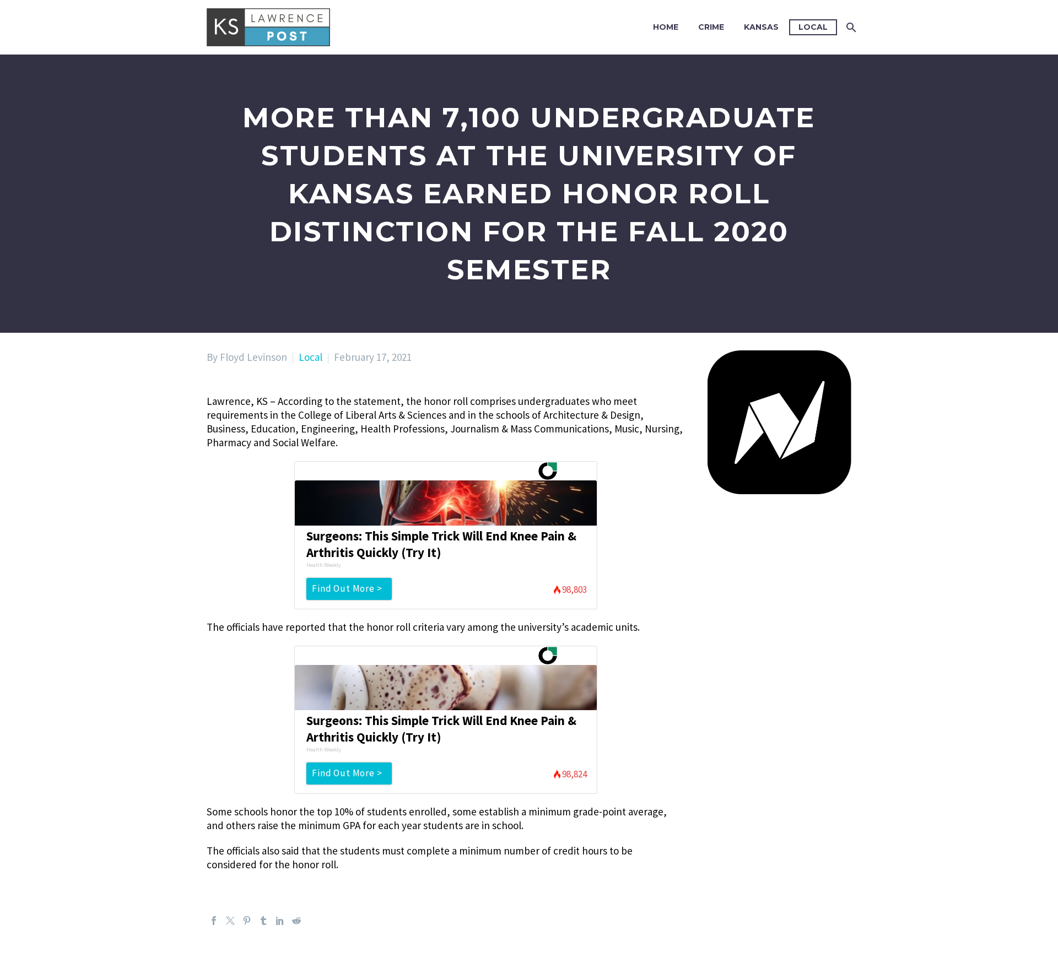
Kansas (761, 27)
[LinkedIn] (280, 920)
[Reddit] (296, 920)
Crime (711, 27)
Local (813, 27)
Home (665, 27)
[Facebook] (213, 920)
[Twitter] (230, 920)
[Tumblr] (263, 920)
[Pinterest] (246, 920)
